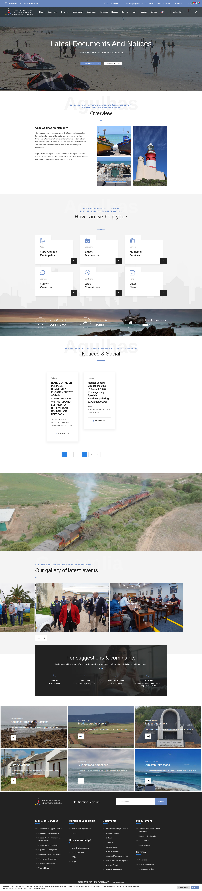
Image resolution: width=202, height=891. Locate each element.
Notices (114, 12)
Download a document (80, 848)
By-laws (168, 4)
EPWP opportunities (147, 864)
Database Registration (147, 836)
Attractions (177, 4)
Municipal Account (155, 4)
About (42, 247)
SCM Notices (144, 841)
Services (64, 12)
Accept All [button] (195, 887)
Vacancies (44, 279)
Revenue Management (46, 863)
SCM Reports (144, 845)
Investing (104, 12)
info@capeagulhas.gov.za (136, 4)
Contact (154, 12)
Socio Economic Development (117, 861)
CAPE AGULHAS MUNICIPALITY (96, 882)
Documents (91, 12)
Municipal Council (112, 847)
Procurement (77, 12)
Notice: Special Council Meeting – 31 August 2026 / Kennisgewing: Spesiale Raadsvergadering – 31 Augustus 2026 (99, 392)
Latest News (12, 3)
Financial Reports (112, 851)
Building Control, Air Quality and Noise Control (49, 839)
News (134, 12)
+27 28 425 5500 (113, 4)
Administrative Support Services (50, 829)
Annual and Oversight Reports (117, 829)
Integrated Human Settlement (49, 854)
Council (74, 833)
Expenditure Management (48, 850)
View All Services (45, 868)
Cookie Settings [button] (183, 887)
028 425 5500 (54, 683)
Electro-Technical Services (48, 845)
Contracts (109, 842)
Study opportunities (146, 869)
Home (42, 12)
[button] (8, 49)
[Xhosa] (199, 3)
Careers (124, 12)
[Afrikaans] (193, 3)
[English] (162, 12)
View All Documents (114, 870)
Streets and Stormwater (47, 859)
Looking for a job (78, 852)
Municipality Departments (81, 829)
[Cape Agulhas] (19, 12)
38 (91, 454)
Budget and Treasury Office (48, 833)
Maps (74, 861)
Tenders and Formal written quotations (149, 830)
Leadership (53, 12)
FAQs (74, 857)
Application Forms (112, 833)
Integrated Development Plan (117, 856)
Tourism (143, 12)
